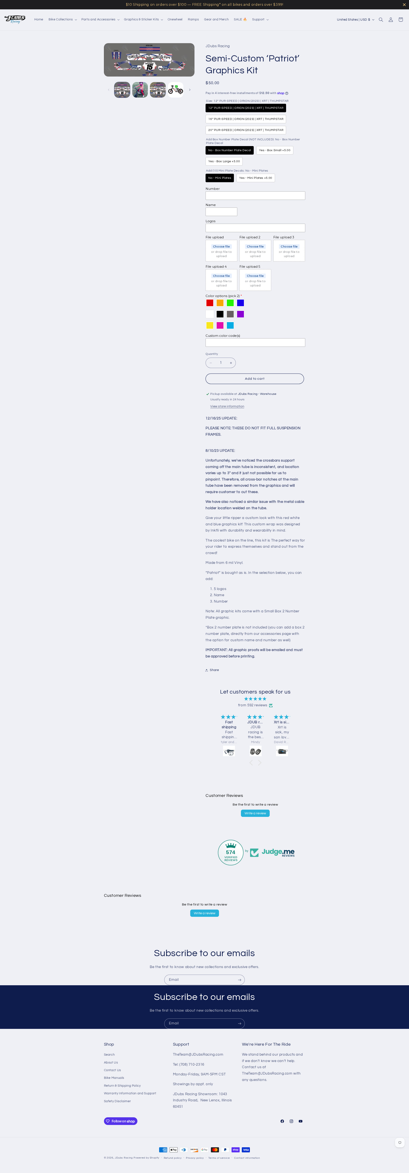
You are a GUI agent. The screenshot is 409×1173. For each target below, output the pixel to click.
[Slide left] (108, 89)
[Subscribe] (240, 980)
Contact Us (112, 1070)
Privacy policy (195, 1158)
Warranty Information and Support (130, 1093)
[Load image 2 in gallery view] (140, 90)
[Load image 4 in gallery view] (175, 90)
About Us (111, 1062)
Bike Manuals (114, 1078)
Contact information (247, 1158)
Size (247, 101)
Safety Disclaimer (117, 1101)
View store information (227, 406)
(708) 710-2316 (191, 1064)
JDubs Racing (124, 1158)
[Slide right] (189, 89)
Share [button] (214, 670)
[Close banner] (404, 4)
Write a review (255, 813)
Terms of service (219, 1158)
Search (109, 1054)
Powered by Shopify (146, 1158)
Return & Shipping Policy (122, 1085)
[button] (62, 19)
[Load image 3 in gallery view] (158, 90)
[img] (255, 699)
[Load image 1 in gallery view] (122, 90)
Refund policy (173, 1158)
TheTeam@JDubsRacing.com (198, 1055)
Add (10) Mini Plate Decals (237, 170)
